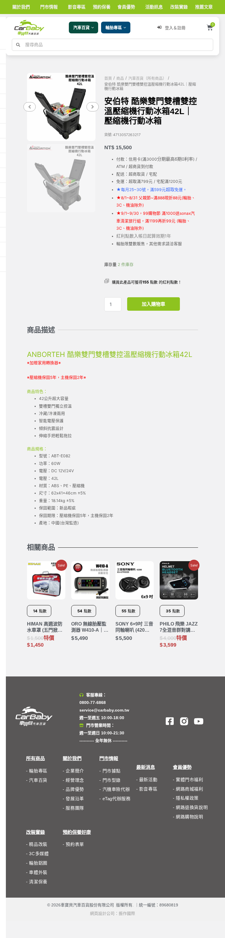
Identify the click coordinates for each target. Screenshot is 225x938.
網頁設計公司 (102, 913)
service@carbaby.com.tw (104, 710)
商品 (120, 78)
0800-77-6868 (92, 702)
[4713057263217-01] (61, 107)
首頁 (108, 78)
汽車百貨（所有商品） (147, 78)
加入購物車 (153, 304)
